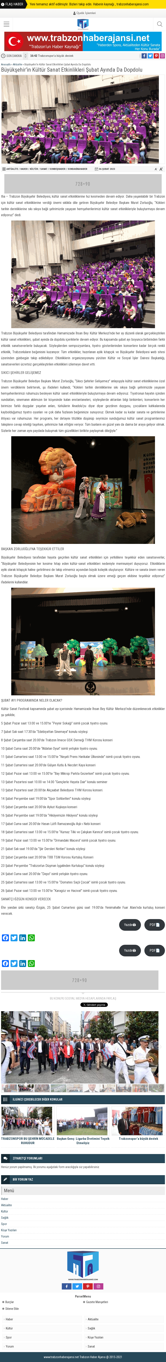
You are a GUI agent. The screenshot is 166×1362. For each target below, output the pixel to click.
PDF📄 (155, 925)
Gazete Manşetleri (97, 1302)
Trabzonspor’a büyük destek (51, 55)
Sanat (43, 169)
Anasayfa (6, 64)
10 (156, 1088)
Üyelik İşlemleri (86, 13)
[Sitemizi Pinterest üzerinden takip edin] (156, 55)
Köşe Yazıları (9, 1230)
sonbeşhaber (57, 169)
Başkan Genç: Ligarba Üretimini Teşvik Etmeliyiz (83, 1141)
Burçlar (9, 1302)
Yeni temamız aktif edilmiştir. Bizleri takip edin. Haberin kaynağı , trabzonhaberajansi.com (89, 4)
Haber (24, 169)
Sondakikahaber (77, 169)
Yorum (5, 1236)
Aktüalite (17, 64)
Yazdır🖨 (130, 925)
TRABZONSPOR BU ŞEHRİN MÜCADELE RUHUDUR (27, 1141)
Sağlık (4, 1217)
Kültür (34, 169)
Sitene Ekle (12, 1308)
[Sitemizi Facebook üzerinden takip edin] (144, 55)
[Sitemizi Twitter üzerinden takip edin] (150, 55)
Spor (4, 1224)
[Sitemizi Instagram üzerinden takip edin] (162, 55)
